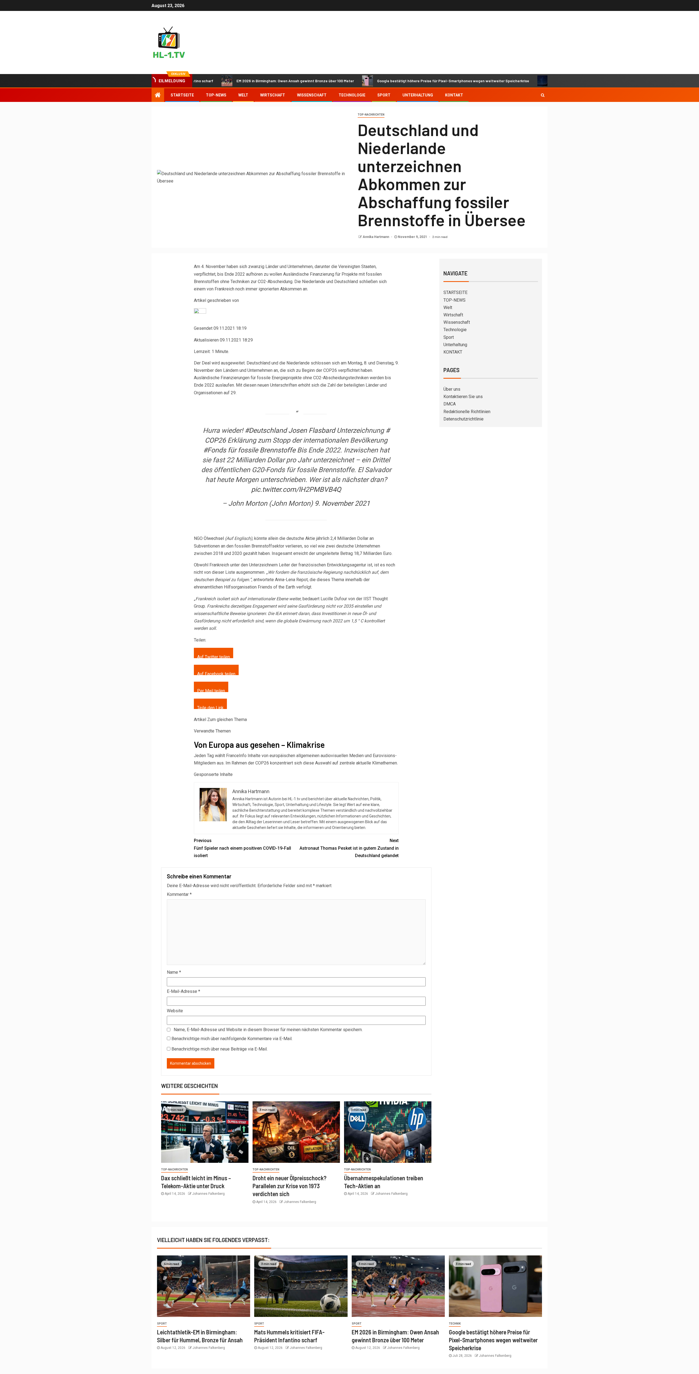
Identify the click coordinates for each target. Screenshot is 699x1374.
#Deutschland (266, 430)
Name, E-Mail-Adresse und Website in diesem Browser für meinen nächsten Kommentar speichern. (268, 1029)
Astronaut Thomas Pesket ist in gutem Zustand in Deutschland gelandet (349, 848)
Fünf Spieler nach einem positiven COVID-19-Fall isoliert (242, 848)
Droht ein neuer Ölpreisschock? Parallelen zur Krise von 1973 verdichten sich (290, 1186)
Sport (383, 95)
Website (175, 1010)
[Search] (542, 95)
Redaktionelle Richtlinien (466, 411)
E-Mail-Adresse (183, 991)
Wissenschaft (312, 95)
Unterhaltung (417, 95)
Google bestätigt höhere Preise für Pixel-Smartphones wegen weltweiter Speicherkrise (403, 80)
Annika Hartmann (376, 237)
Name (174, 972)
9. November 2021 (342, 503)
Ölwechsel (214, 538)
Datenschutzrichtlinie (463, 419)
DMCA (449, 404)
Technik (455, 1323)
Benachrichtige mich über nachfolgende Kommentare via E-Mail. (231, 1038)
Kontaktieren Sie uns (463, 396)
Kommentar (179, 894)
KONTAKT (454, 95)
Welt (243, 95)
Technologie (352, 95)
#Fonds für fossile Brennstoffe (249, 450)
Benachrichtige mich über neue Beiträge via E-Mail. (219, 1049)
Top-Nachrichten (371, 114)
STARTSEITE (182, 95)
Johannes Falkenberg (208, 1194)
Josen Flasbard (311, 430)
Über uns (451, 389)
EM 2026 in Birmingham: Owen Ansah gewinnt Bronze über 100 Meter (245, 80)
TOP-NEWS (216, 95)
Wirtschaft (272, 95)
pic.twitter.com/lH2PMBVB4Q (296, 489)
